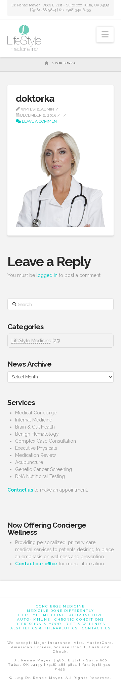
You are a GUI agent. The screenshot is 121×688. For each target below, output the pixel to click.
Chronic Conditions (79, 619)
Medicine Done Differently (60, 611)
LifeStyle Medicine (31, 340)
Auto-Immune (33, 619)
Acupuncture (86, 615)
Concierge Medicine (60, 606)
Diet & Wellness (85, 624)
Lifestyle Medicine (41, 615)
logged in (46, 275)
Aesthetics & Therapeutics (44, 628)
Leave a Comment (40, 121)
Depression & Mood (38, 624)
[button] (105, 34)
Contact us (96, 628)
